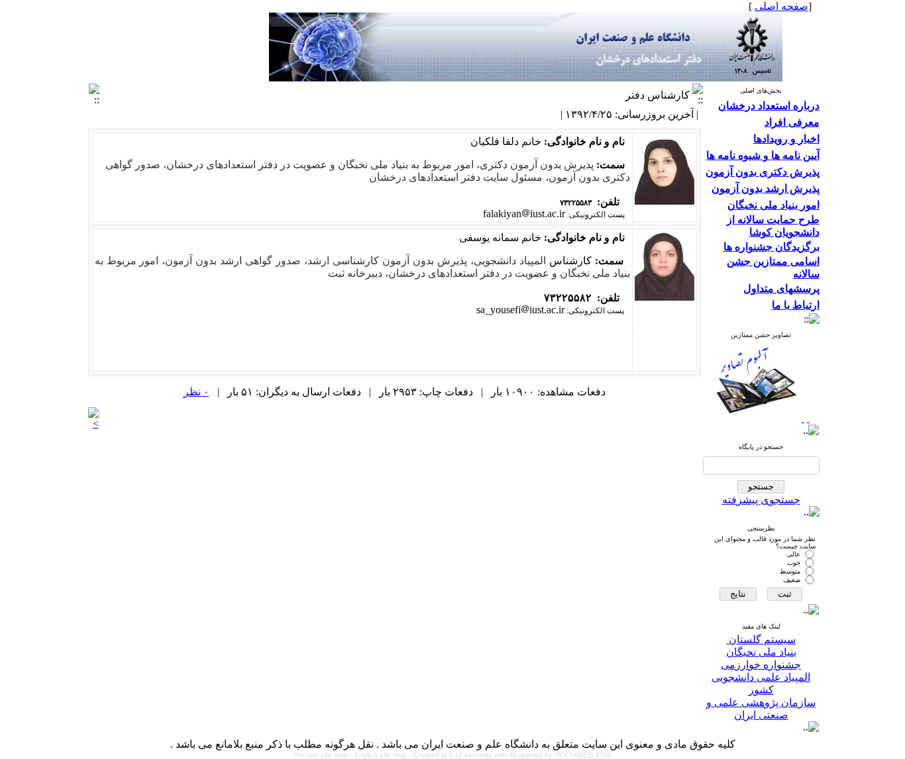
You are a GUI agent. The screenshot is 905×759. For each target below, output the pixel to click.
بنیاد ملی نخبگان (761, 652)
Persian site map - (324, 755)
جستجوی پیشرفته (761, 499)
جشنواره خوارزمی (761, 664)
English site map (381, 755)
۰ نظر (196, 391)
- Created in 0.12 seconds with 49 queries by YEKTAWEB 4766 (510, 755)
